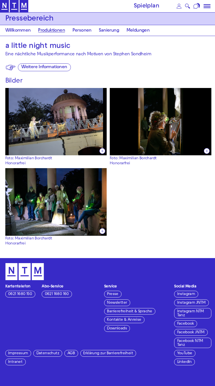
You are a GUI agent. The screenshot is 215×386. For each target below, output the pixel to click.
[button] (178, 6)
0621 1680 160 (57, 294)
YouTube (184, 353)
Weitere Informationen (44, 67)
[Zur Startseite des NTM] (14, 6)
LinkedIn (184, 362)
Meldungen (138, 31)
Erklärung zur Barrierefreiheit (108, 353)
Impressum (18, 353)
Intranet (15, 362)
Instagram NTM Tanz (190, 313)
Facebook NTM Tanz (190, 343)
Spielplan (146, 6)
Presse (112, 294)
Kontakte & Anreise (124, 320)
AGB (71, 353)
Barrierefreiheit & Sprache (129, 311)
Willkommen (18, 31)
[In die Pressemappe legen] (102, 151)
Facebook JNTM (191, 332)
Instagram (186, 294)
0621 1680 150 (20, 294)
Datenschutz (47, 353)
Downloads (117, 328)
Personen (82, 31)
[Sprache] (197, 6)
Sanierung (109, 31)
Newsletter (117, 303)
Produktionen (51, 31)
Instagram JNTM (191, 303)
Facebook (185, 324)
